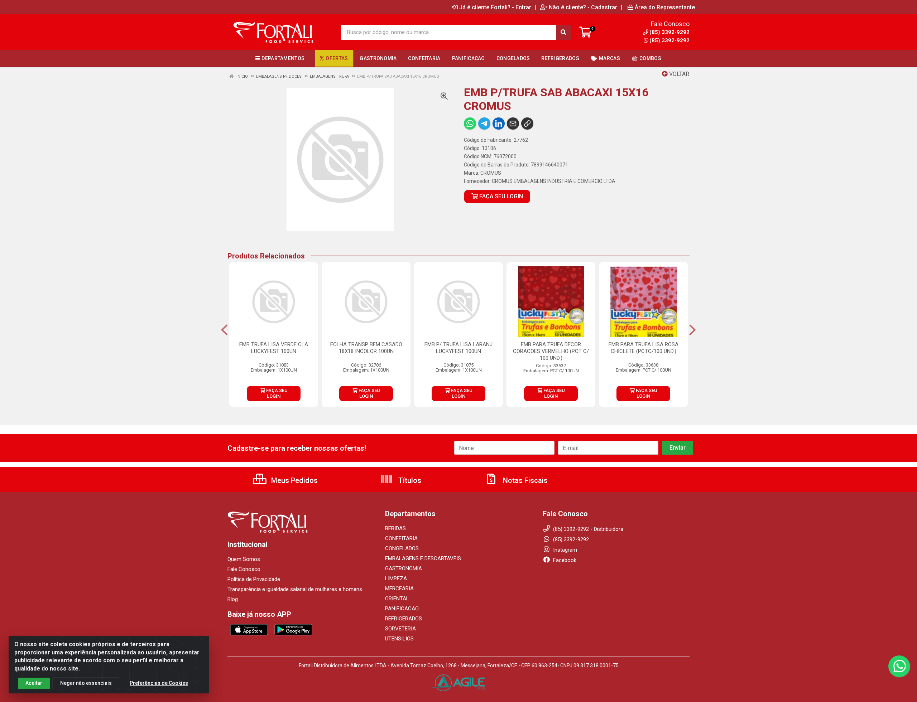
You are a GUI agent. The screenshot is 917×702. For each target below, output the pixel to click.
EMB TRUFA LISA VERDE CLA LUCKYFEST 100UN (273, 347)
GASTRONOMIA (403, 568)
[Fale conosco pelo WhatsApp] (899, 666)
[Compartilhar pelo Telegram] (484, 123)
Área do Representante (665, 7)
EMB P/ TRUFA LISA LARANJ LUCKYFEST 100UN (458, 347)
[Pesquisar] (563, 32)
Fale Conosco (243, 569)
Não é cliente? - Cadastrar (583, 7)
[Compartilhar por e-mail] (513, 123)
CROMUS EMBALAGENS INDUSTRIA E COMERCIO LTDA (553, 181)
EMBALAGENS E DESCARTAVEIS (423, 558)
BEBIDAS (395, 528)
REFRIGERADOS (403, 618)
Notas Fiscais (524, 480)
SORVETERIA (400, 628)
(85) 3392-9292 (669, 40)
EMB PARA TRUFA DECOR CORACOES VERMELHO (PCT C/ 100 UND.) (551, 351)
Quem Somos (243, 559)
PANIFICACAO (402, 608)
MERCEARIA (399, 588)
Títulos (409, 480)
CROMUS (490, 173)
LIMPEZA (396, 578)
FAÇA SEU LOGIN (500, 196)
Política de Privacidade (253, 579)
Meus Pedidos (293, 480)
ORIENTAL (397, 598)
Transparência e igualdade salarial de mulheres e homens (294, 589)
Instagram (564, 550)
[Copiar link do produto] (527, 123)
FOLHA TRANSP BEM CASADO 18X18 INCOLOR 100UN (366, 347)
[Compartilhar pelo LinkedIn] (499, 123)
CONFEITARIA (401, 538)
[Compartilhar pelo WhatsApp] (470, 123)
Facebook (564, 560)
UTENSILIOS (399, 638)
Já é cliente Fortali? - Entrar (495, 7)
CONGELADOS (402, 548)
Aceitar (33, 683)
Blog (232, 599)
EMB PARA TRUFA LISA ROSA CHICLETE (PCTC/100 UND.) (643, 347)
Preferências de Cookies (159, 683)
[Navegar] (224, 330)
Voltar (678, 74)
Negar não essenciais (86, 683)
